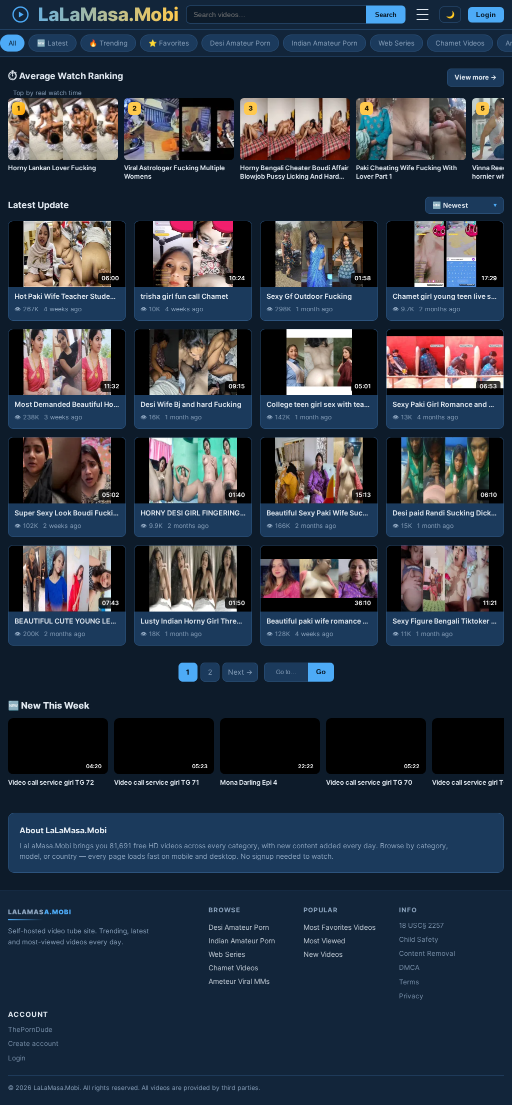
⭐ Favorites (168, 43)
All (12, 43)
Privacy (411, 996)
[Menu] (422, 15)
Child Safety (418, 939)
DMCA (409, 967)
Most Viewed (325, 940)
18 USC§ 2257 (421, 925)
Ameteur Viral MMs (239, 981)
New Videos (323, 954)
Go (321, 672)
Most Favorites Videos (340, 927)
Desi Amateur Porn (240, 43)
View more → (475, 77)
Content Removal (427, 953)
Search (385, 15)
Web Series (396, 43)
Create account (33, 1043)
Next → (240, 672)
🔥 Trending (108, 43)
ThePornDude (30, 1029)
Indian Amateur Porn (325, 43)
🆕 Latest (52, 43)
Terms (409, 982)
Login (486, 15)
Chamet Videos (460, 43)
